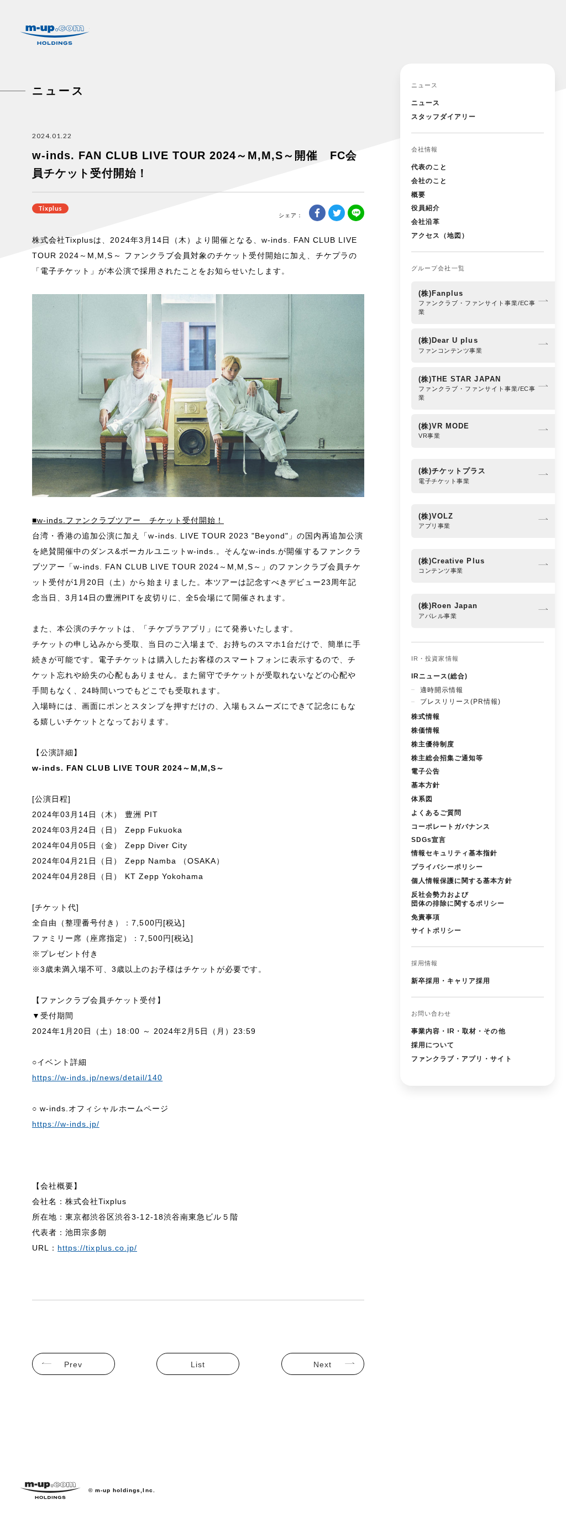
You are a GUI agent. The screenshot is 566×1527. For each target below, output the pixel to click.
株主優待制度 (432, 744)
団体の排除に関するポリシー (458, 899)
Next (322, 1364)
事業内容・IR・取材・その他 (458, 1031)
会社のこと (429, 181)
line (356, 213)
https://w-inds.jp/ (65, 1124)
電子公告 (425, 771)
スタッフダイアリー (443, 117)
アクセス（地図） (440, 235)
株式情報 (425, 716)
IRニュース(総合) (439, 676)
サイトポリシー (436, 930)
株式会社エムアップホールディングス (55, 35)
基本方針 (425, 785)
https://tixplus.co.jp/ (97, 1247)
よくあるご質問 (436, 813)
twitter (336, 213)
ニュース (425, 103)
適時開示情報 (441, 690)
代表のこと (429, 167)
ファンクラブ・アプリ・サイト (461, 1059)
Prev (73, 1364)
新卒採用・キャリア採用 (450, 981)
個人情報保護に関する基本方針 (461, 881)
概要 (418, 194)
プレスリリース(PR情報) (460, 701)
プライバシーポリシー (447, 867)
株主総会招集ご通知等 (447, 758)
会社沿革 (425, 222)
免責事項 (425, 917)
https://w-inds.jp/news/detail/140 (97, 1077)
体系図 (422, 799)
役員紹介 (425, 208)
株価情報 (425, 730)
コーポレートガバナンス (450, 826)
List (198, 1364)
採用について (432, 1045)
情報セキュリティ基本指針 (454, 853)
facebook (317, 213)
